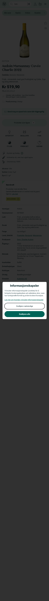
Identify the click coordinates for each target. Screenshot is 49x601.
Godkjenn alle (24, 314)
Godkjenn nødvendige (24, 306)
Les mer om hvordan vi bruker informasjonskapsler (24, 300)
